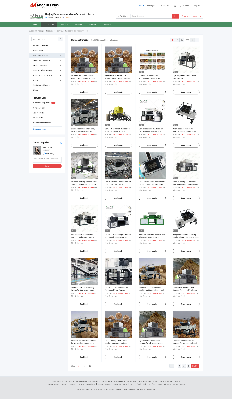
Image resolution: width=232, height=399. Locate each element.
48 (90, 366)
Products (50, 24)
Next (194, 366)
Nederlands (117, 384)
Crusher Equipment (40, 65)
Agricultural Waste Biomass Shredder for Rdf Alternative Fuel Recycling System (151, 343)
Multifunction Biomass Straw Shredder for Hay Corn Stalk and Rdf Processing (185, 343)
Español (63, 384)
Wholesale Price (119, 381)
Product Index (157, 381)
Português (72, 384)
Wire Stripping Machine (41, 85)
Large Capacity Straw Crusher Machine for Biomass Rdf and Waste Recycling (116, 343)
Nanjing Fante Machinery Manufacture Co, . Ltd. (68, 14)
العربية (125, 384)
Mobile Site (168, 381)
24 (79, 366)
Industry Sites (131, 381)
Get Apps (185, 5)
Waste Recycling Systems (42, 70)
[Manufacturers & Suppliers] (44, 5)
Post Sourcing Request (192, 16)
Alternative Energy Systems (43, 75)
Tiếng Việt (167, 384)
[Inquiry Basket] (175, 5)
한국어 (132, 384)
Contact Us (107, 24)
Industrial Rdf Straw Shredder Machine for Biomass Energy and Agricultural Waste (151, 290)
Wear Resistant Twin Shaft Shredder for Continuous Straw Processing (184, 131)
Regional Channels (144, 381)
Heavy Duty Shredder (40, 55)
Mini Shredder (38, 50)
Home (35, 24)
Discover (92, 24)
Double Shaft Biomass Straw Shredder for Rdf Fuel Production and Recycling (185, 290)
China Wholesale (106, 381)
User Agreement (129, 389)
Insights (177, 381)
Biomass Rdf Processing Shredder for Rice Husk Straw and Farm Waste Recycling (84, 343)
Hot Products (56, 381)
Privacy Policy (151, 389)
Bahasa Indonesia (179, 384)
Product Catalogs (41, 129)
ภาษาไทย (152, 384)
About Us (64, 24)
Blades (35, 80)
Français (81, 384)
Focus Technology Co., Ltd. (100, 389)
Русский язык (90, 384)
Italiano (100, 384)
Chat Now (49, 153)
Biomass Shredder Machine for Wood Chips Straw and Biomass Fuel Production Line (83, 78)
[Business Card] (61, 142)
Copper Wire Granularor (41, 60)
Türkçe (159, 384)
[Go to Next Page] (197, 40)
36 (85, 366)
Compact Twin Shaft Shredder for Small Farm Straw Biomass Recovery (117, 131)
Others (35, 90)
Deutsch (108, 384)
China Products (69, 381)
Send (47, 166)
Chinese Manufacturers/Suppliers (87, 381)
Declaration (141, 389)
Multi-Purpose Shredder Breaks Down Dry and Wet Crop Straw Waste (82, 237)
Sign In (141, 5)
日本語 (139, 384)
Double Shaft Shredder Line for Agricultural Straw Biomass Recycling (116, 290)
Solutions (78, 24)
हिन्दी (144, 384)
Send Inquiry (84, 92)
